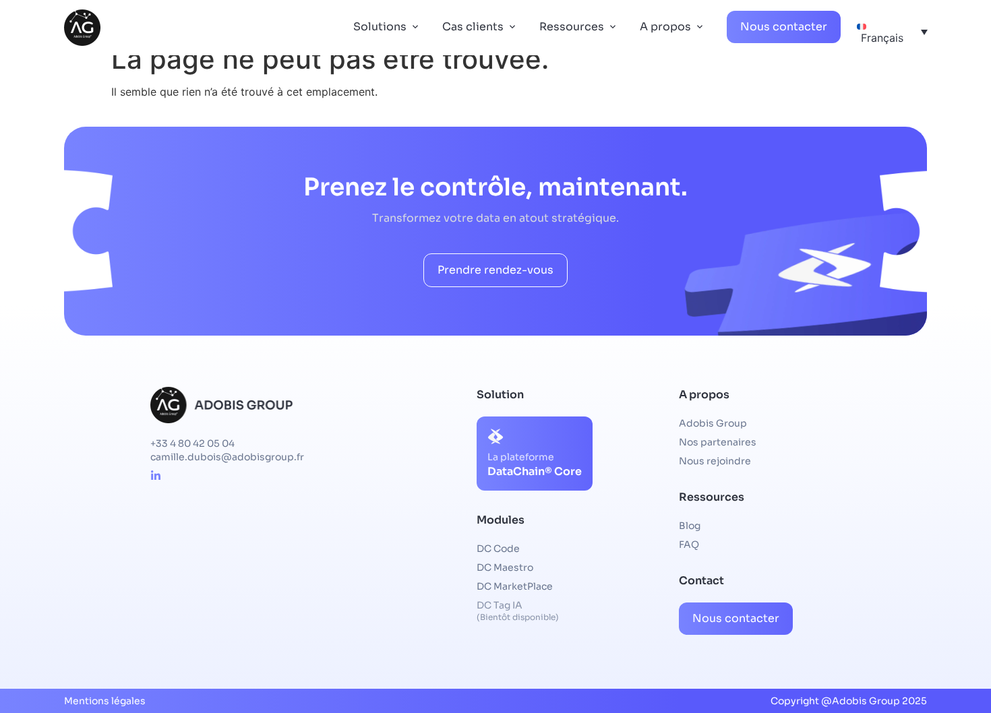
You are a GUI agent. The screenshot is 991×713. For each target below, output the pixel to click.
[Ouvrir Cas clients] (512, 27)
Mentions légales (105, 701)
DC (505, 567)
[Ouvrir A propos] (699, 27)
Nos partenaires (717, 442)
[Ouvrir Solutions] (415, 27)
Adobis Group (713, 423)
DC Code (498, 548)
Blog (689, 526)
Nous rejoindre (715, 461)
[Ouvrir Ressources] (612, 27)
